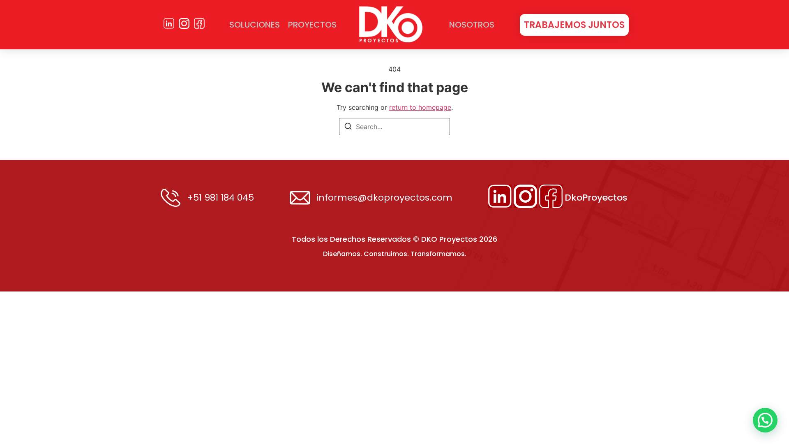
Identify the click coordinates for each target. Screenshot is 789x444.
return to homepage (420, 107)
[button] (765, 420)
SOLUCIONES (254, 24)
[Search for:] (394, 126)
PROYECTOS (312, 24)
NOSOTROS (471, 24)
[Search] (348, 127)
